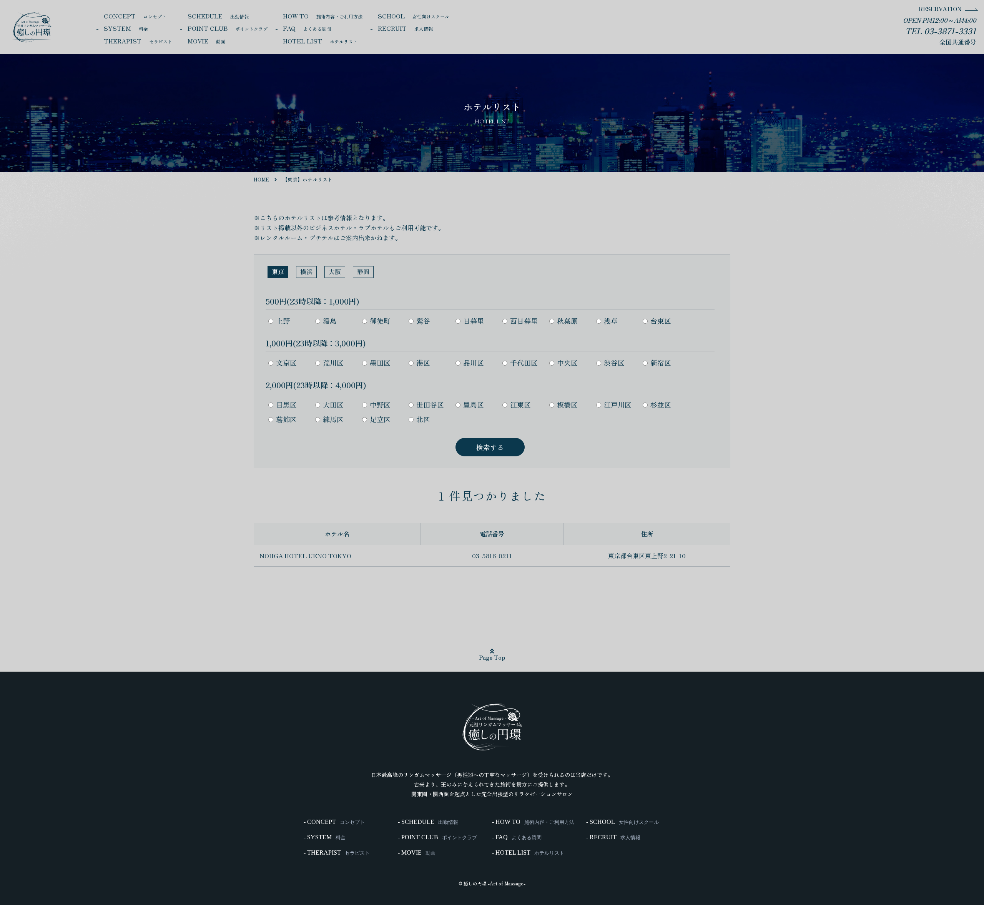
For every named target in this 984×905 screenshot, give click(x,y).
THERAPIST (138, 40)
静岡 (363, 271)
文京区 (286, 362)
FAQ (307, 28)
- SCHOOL (622, 822)
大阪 (335, 271)
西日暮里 (524, 320)
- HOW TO (533, 822)
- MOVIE (416, 853)
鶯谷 (423, 320)
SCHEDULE (218, 15)
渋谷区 (614, 362)
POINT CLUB (228, 28)
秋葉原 (567, 320)
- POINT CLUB (437, 837)
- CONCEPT (334, 822)
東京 (278, 271)
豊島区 (473, 404)
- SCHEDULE (428, 822)
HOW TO (322, 15)
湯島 (330, 320)
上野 (283, 320)
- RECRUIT (613, 837)
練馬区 (333, 419)
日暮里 (473, 320)
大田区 (333, 404)
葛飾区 (286, 419)
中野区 (380, 404)
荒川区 (333, 362)
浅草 (611, 320)
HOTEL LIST (320, 40)
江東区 (520, 404)
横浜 (306, 271)
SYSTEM (126, 28)
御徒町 (380, 320)
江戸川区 (618, 404)
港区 (423, 362)
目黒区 (286, 404)
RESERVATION (940, 9)
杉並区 (660, 404)
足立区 (380, 419)
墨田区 (380, 362)
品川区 (473, 362)
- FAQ (517, 837)
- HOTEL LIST (528, 853)
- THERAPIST (337, 853)
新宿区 (660, 362)
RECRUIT (405, 28)
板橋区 (567, 404)
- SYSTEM (325, 837)
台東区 (660, 320)
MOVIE (206, 40)
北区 (423, 419)
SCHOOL (413, 15)
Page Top (492, 657)
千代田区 (524, 362)
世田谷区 (430, 404)
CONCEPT (135, 15)
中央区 (567, 362)
